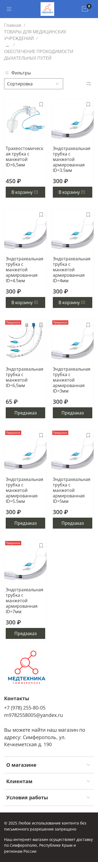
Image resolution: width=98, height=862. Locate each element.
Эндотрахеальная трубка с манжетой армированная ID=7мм (24, 601)
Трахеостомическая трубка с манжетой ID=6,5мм (24, 156)
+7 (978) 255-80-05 (24, 707)
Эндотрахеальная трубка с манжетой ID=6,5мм (24, 377)
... (7, 44)
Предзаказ (25, 413)
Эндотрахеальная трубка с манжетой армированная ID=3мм (71, 380)
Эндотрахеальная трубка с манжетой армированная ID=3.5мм (71, 159)
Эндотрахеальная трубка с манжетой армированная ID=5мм (71, 490)
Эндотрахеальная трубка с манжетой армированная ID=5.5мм (24, 490)
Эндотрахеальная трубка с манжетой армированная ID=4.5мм (24, 270)
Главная (12, 25)
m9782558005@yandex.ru (33, 715)
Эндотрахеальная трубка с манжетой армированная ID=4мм (71, 270)
